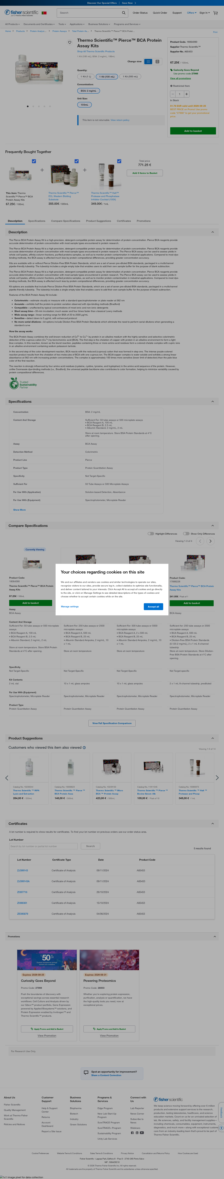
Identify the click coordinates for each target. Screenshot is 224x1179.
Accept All (153, 606)
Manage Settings (70, 606)
